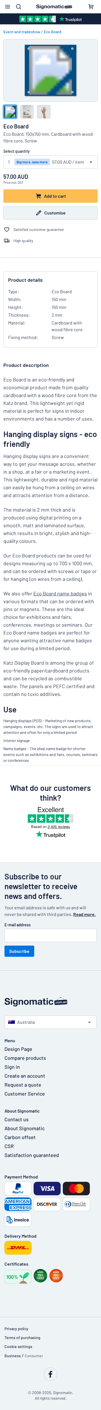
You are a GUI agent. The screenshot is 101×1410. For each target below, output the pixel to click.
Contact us (16, 1119)
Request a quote (22, 1085)
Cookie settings (18, 1346)
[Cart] (91, 6)
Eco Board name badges (60, 593)
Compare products (25, 1058)
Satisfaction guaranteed (31, 1155)
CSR (9, 1146)
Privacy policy (16, 1328)
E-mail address (17, 924)
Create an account (24, 1076)
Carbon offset (20, 1137)
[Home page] (50, 1001)
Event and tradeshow (21, 31)
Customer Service (24, 1094)
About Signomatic (24, 1128)
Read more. (84, 914)
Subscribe (19, 951)
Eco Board (52, 31)
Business (12, 1355)
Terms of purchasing (22, 1337)
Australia (26, 1022)
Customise (55, 212)
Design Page (18, 1049)
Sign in (12, 1067)
